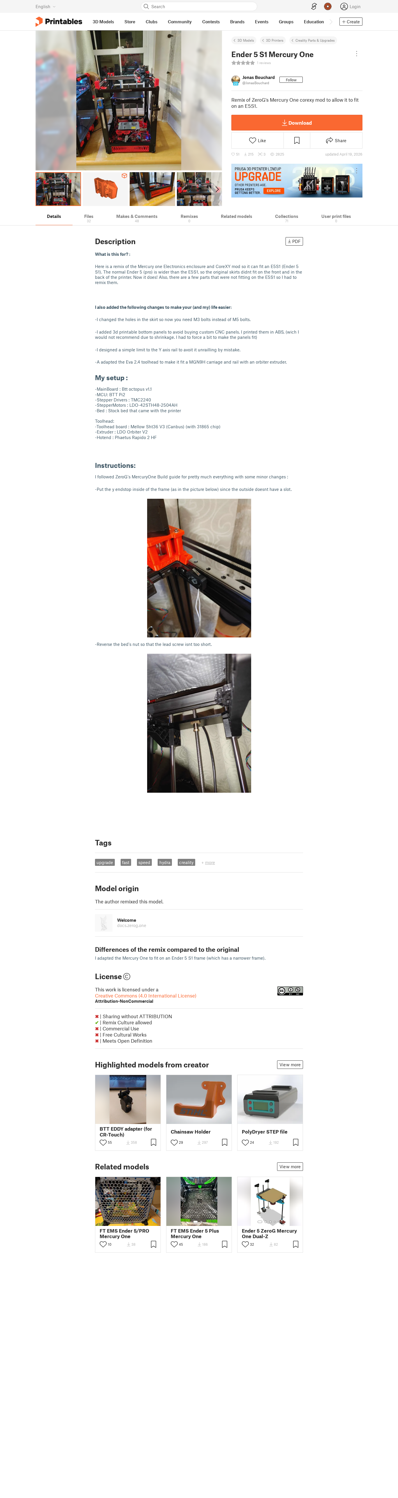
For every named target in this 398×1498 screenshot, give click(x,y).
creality (186, 862)
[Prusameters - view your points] (328, 6)
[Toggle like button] (103, 1142)
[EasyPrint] (314, 6)
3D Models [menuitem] (103, 21)
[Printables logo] (59, 22)
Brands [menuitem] (237, 21)
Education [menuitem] (314, 21)
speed (144, 862)
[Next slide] (216, 189)
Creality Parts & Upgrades (315, 40)
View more (290, 1064)
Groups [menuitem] (286, 21)
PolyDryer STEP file (265, 1131)
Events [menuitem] (261, 21)
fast (125, 862)
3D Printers (274, 40)
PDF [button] (296, 241)
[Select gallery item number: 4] (275, 1222)
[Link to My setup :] (132, 377)
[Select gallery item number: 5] (279, 1222)
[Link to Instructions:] (140, 465)
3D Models (245, 40)
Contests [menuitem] (211, 21)
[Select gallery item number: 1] (195, 1222)
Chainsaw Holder (191, 1131)
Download (300, 123)
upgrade (104, 862)
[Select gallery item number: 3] (270, 1222)
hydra (164, 862)
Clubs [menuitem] (151, 21)
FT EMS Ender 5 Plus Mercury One (195, 1233)
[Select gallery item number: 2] (201, 1222)
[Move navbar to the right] (330, 21)
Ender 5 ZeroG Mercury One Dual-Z (269, 1233)
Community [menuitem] (180, 21)
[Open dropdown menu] (356, 53)
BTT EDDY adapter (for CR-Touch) (126, 1131)
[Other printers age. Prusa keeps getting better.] (296, 181)
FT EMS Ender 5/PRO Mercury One (124, 1233)
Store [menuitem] (129, 21)
